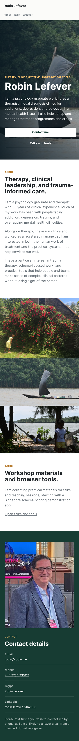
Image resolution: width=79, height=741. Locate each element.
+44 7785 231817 (17, 675)
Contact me (40, 132)
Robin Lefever (15, 6)
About (7, 14)
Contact (28, 14)
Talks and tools (40, 143)
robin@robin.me (16, 659)
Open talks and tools (21, 514)
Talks (17, 14)
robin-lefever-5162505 (20, 707)
